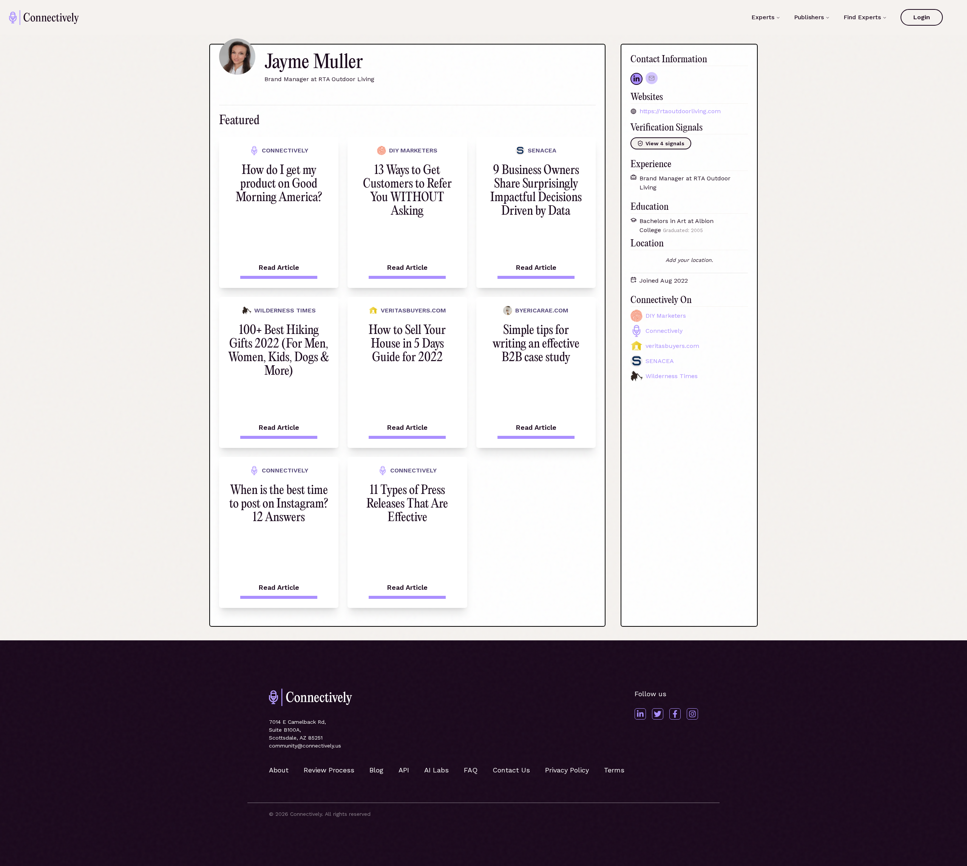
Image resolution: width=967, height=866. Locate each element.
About (279, 770)
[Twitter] (657, 714)
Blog (376, 770)
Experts (762, 17)
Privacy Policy (567, 770)
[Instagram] (692, 714)
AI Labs (436, 770)
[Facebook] (675, 714)
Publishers (809, 17)
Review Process (329, 770)
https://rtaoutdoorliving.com (680, 111)
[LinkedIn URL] (636, 79)
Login (921, 17)
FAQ (470, 770)
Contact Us (511, 770)
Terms (614, 770)
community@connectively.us (305, 746)
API (404, 770)
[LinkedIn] (640, 714)
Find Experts (862, 17)
